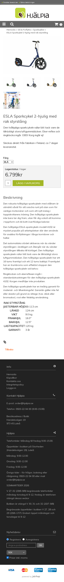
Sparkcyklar (38, 29)
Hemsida (11, 29)
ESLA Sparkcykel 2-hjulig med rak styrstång (27, 32)
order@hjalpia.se (24, 403)
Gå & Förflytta (24, 29)
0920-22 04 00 (23, 409)
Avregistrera (32, 539)
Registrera (15, 539)
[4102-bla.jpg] (32, 55)
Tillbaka (9, 349)
